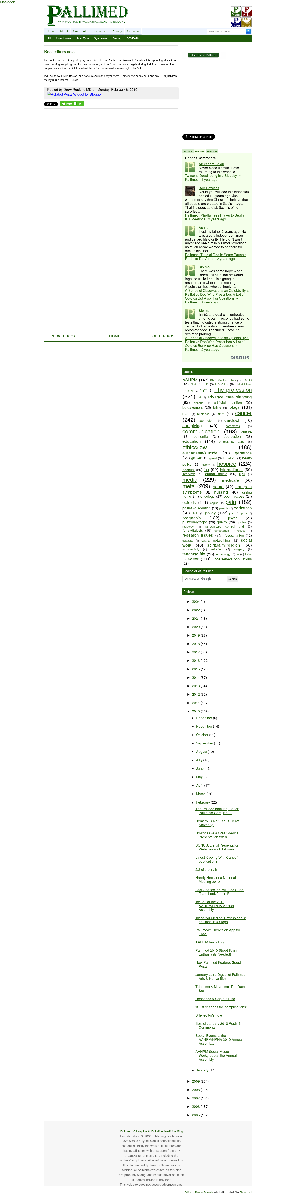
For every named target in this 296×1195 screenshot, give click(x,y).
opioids (189, 502)
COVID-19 (133, 38)
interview (188, 474)
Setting (117, 38)
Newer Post (64, 336)
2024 (196, 601)
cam (221, 413)
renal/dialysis (192, 530)
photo (195, 513)
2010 (196, 711)
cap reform (207, 420)
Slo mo (204, 267)
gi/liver (196, 458)
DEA (193, 384)
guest (213, 458)
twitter (193, 558)
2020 (196, 626)
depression (232, 436)
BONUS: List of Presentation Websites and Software (217, 847)
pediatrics (243, 507)
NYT (203, 390)
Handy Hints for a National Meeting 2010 (215, 879)
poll (231, 513)
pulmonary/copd (194, 522)
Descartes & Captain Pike (215, 998)
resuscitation (234, 535)
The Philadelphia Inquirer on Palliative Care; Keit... (217, 810)
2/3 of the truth (206, 869)
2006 (196, 1106)
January (202, 1070)
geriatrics (243, 453)
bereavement (192, 407)
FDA (206, 384)
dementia (201, 436)
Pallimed (189, 1192)
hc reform (229, 458)
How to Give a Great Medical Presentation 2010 (217, 835)
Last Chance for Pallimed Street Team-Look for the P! (219, 891)
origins (214, 503)
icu (206, 469)
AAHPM (189, 379)
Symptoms (100, 38)
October (202, 734)
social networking (215, 540)
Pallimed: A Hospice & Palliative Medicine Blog (151, 1131)
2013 (196, 685)
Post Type (83, 38)
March (201, 793)
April (200, 785)
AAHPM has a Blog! (210, 942)
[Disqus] (108, 165)
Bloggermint (246, 1192)
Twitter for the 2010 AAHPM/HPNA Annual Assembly (214, 905)
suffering (217, 549)
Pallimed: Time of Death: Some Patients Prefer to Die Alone (215, 256)
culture (246, 432)
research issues (197, 535)
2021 (196, 618)
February (203, 802)
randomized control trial (224, 526)
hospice (226, 463)
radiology (188, 526)
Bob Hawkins (209, 187)
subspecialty (190, 549)
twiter (248, 554)
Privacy (117, 31)
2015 (196, 668)
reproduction (221, 530)
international (231, 469)
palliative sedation (196, 507)
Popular (212, 151)
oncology (207, 496)
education (191, 441)
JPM (190, 390)
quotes (241, 522)
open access (234, 496)
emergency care (231, 441)
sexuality (187, 540)
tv (237, 554)
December (204, 717)
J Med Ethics (243, 384)
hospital (188, 469)
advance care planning (229, 396)
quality (222, 522)
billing (217, 407)
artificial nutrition (228, 402)
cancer (243, 413)
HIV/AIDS (222, 384)
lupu (242, 474)
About (64, 31)
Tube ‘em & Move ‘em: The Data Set (220, 988)
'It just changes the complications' (221, 1006)
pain (231, 501)
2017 (196, 652)
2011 (196, 702)
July (199, 759)
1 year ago (209, 179)
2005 (196, 1114)
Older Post (164, 336)
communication (201, 431)
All (49, 38)
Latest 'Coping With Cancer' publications (216, 859)
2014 (196, 677)
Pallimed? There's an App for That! (217, 931)
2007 (196, 1098)
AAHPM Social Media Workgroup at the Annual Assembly (216, 1055)
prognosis (191, 517)
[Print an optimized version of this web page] (72, 104)
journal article (215, 473)
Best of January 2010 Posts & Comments (218, 1025)
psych (232, 517)
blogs (234, 407)
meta (188, 486)
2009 (196, 1081)
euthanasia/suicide (200, 453)
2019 (196, 635)
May (199, 776)
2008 (196, 1089)
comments (233, 425)
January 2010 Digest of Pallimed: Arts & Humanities (220, 976)
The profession (233, 389)
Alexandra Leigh (211, 163)
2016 (196, 660)
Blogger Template (204, 1192)
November (204, 726)
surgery (239, 549)
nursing (221, 492)
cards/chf (233, 420)
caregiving (192, 425)
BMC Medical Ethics (223, 380)
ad (199, 397)
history (206, 464)
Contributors (64, 38)
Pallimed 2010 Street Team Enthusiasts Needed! (216, 952)
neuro (218, 486)
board (185, 414)
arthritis (198, 403)
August (202, 751)
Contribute (80, 31)
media (189, 479)
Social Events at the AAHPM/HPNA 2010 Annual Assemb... (219, 1039)
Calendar (133, 31)
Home (50, 31)
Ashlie (203, 227)
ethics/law (194, 447)
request (241, 530)
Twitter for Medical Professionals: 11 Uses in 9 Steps (220, 919)
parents (223, 508)
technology (222, 554)
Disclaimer (99, 31)
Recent (199, 151)
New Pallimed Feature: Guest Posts (218, 964)
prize (244, 513)
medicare (230, 480)
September (205, 743)
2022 (196, 609)
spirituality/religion (223, 545)
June (200, 768)
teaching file (193, 554)
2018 (196, 643)
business (203, 413)
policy (210, 512)
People (188, 151)
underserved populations (232, 559)
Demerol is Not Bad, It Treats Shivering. (217, 822)
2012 (196, 694)
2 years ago (217, 219)
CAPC (247, 379)
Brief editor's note (59, 51)
